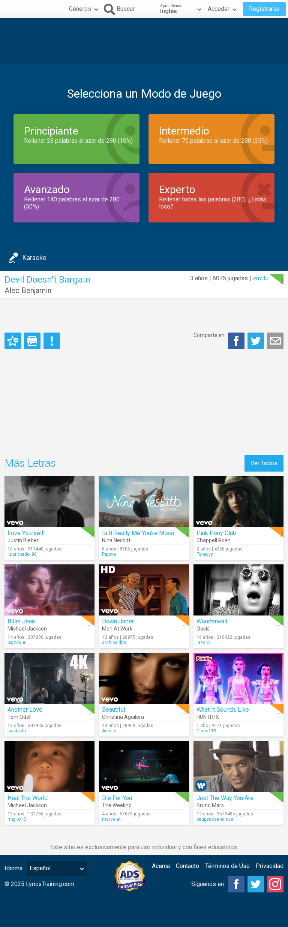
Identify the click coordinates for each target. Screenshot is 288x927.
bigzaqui (16, 642)
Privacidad (270, 866)
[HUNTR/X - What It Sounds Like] (239, 678)
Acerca (161, 866)
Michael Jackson (27, 629)
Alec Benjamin (27, 290)
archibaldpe (114, 642)
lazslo (202, 642)
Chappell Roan (213, 540)
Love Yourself (26, 533)
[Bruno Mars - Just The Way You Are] (239, 766)
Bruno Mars (210, 805)
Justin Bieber (23, 540)
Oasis (203, 629)
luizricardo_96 (22, 554)
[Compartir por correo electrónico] (275, 341)
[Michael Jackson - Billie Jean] (49, 589)
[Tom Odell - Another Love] (49, 678)
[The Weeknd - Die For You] (144, 766)
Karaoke (34, 258)
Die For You (117, 797)
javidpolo (17, 730)
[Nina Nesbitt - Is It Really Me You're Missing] (144, 501)
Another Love (25, 709)
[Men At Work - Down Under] (144, 589)
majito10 (17, 819)
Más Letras (30, 463)
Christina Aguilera (123, 717)
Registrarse (264, 8)
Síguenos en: (208, 884)
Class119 (206, 730)
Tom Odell (20, 717)
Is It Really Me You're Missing (141, 533)
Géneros (80, 8)
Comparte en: (210, 335)
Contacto (187, 866)
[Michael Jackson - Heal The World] (49, 766)
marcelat (111, 819)
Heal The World (28, 797)
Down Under (118, 621)
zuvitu (260, 278)
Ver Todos (264, 463)
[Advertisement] (144, 41)
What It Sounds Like (222, 709)
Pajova (109, 554)
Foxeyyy (204, 554)
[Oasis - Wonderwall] (239, 589)
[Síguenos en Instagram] (275, 884)
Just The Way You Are (225, 797)
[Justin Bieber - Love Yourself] (49, 501)
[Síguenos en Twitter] (256, 884)
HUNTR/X (207, 717)
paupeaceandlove (214, 819)
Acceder (219, 8)
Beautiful (113, 709)
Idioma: (14, 868)
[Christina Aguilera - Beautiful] (144, 678)
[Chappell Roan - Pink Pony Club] (239, 501)
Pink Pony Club (216, 533)
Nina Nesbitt (116, 540)
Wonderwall (211, 621)
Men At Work (117, 629)
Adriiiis (109, 730)
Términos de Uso (227, 866)
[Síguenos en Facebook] (236, 884)
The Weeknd (117, 805)
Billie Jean (21, 621)
